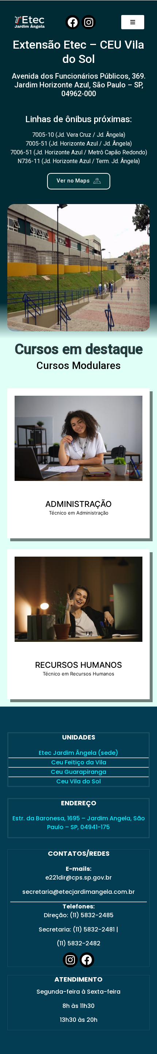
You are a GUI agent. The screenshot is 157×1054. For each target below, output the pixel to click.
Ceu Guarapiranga (78, 772)
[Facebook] (72, 22)
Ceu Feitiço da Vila (78, 762)
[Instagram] (88, 22)
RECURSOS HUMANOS (78, 665)
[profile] (78, 494)
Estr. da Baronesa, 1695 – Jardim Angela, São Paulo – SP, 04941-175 (78, 822)
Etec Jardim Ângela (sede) (78, 753)
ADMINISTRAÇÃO (78, 504)
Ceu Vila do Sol (78, 781)
